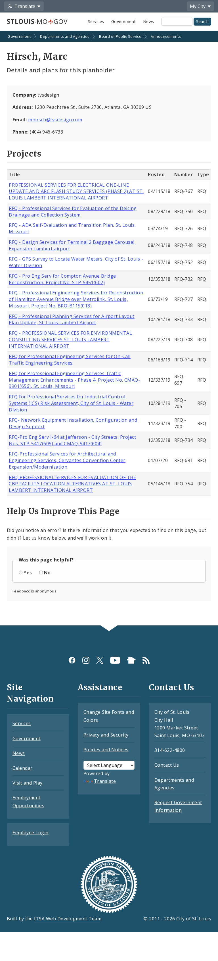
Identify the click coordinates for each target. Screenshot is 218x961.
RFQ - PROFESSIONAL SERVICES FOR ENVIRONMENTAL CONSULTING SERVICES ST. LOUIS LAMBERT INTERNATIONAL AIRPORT (70, 339)
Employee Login (30, 832)
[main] (109, 328)
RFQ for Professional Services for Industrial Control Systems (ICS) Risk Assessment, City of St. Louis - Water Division (71, 403)
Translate (105, 781)
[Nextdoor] (131, 660)
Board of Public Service (120, 36)
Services (96, 21)
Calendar (22, 768)
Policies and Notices (106, 749)
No (47, 572)
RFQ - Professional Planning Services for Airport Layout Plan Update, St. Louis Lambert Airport (71, 319)
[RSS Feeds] (146, 660)
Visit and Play (27, 783)
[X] (99, 660)
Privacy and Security (106, 735)
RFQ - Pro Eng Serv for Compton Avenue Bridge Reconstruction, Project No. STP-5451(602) (62, 279)
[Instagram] (85, 660)
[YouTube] (115, 660)
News (148, 21)
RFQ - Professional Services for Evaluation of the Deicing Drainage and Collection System (73, 211)
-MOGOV (37, 21)
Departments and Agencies (65, 36)
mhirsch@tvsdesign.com (55, 120)
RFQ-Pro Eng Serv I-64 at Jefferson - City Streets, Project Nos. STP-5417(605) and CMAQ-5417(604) (72, 440)
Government (123, 21)
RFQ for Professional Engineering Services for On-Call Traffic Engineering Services (69, 359)
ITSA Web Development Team (67, 919)
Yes (28, 572)
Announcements (166, 36)
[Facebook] (72, 660)
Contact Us (166, 765)
